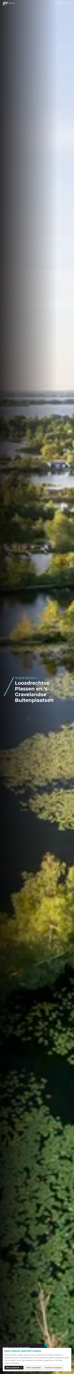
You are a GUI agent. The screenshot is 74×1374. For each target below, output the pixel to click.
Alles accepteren (13, 1368)
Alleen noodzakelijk (33, 1368)
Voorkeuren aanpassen (53, 1368)
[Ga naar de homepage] (8, 3)
